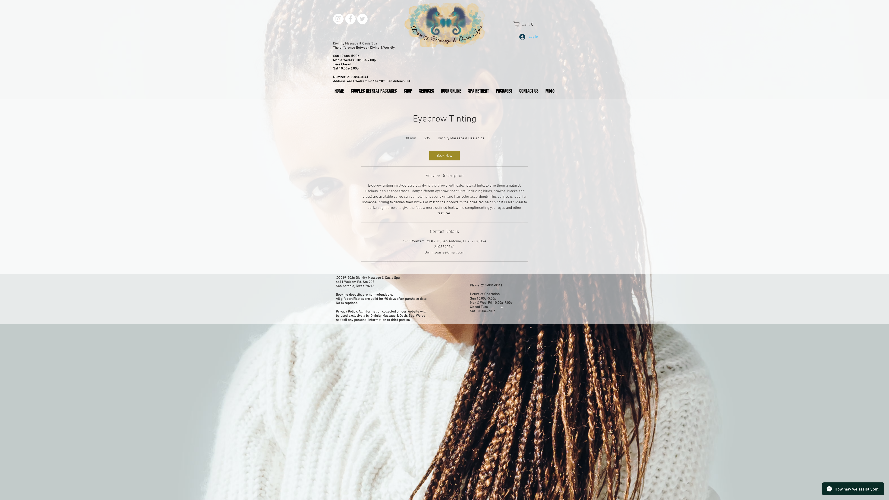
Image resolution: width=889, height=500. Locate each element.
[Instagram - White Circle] (338, 19)
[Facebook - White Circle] (350, 19)
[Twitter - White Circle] (362, 19)
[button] (528, 24)
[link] (444, 155)
